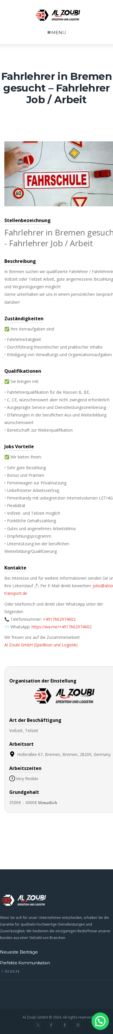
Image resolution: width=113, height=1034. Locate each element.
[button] (100, 1021)
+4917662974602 (59, 619)
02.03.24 (12, 971)
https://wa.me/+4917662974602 (62, 626)
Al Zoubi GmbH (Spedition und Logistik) (41, 645)
